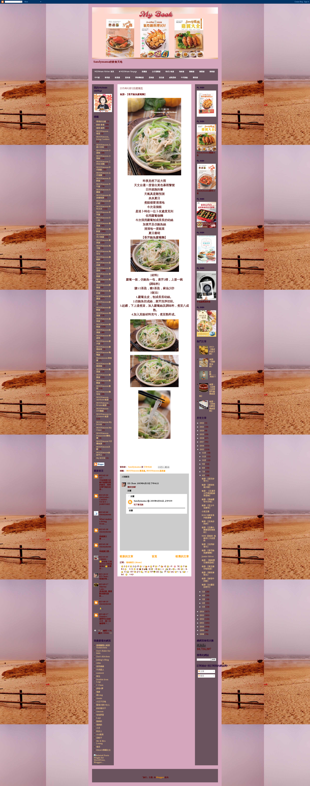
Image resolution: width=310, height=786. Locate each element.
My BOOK (100, 458)
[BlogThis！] (161, 467)
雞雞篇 (191, 71)
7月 (203, 472)
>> (111, 633)
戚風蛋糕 (172, 77)
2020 (202, 430)
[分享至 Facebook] (166, 467)
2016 (202, 446)
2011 (202, 623)
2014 (202, 611)
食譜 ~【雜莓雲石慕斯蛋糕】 (208, 561)
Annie (99, 698)
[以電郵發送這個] (159, 467)
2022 (202, 423)
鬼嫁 (98, 692)
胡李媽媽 (100, 666)
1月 (203, 607)
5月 (203, 592)
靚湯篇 (117, 77)
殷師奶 (99, 721)
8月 (203, 468)
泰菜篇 (107, 77)
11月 (204, 456)
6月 (203, 475)
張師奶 (99, 725)
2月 (203, 603)
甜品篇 (161, 77)
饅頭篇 (195, 77)
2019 (202, 434)
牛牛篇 (97, 77)
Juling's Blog (102, 660)
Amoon (99, 711)
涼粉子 (99, 738)
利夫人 (99, 731)
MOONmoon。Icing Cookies (103, 138)
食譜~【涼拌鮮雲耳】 (208, 545)
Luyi (98, 718)
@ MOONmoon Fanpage (128, 71)
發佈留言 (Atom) (134, 562)
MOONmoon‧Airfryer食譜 (102, 398)
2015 (202, 449)
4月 (203, 595)
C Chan (99, 685)
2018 (202, 438)
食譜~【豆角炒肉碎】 (208, 522)
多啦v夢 (99, 688)
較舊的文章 (182, 556)
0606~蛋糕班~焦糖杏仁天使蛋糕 (209, 538)
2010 (202, 627)
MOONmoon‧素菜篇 (135, 471)
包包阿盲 (100, 715)
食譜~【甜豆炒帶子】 (208, 480)
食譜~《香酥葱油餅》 (212, 363)
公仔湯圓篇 (156, 71)
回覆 (129, 490)
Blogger (160, 777)
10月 (204, 460)
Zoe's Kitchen (103, 656)
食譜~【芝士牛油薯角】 (208, 506)
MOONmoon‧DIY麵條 (102, 409)
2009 (202, 630)
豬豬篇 (212, 71)
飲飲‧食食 (100, 125)
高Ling (99, 695)
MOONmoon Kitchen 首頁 (104, 71)
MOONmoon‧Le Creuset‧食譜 (103, 415)
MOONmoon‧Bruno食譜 (102, 404)
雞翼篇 (202, 71)
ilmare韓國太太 (103, 750)
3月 (203, 599)
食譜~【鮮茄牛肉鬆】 (208, 579)
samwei (100, 673)
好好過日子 (101, 708)
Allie (98, 663)
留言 (202, 676)
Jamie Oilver (208, 556)
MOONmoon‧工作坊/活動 (103, 162)
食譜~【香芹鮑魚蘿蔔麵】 (208, 551)
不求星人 (100, 669)
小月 (98, 728)
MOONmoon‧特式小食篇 (103, 235)
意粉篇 (127, 77)
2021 (202, 427)
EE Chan (132, 483)
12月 (204, 453)
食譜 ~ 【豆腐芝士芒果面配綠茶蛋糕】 (208, 493)
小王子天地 (101, 701)
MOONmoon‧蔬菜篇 (155, 471)
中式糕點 (184, 77)
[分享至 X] (164, 467)
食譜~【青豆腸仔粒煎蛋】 (208, 567)
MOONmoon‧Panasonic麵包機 (103, 435)
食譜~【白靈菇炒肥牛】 (208, 586)
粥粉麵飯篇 (139, 77)
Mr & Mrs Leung (101, 742)
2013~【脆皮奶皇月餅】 (212, 350)
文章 (202, 671)
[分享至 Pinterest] (168, 467)
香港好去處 (101, 121)
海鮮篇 (181, 71)
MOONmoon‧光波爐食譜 (103, 196)
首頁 (154, 556)
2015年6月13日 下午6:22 (148, 483)
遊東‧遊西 (100, 128)
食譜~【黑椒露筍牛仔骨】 (208, 500)
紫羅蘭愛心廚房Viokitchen (103, 646)
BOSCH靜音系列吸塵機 (208, 516)
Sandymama (140, 501)
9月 (203, 464)
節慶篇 (144, 71)
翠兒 (98, 676)
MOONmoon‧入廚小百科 (103, 146)
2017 (202, 442)
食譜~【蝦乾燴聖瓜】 (208, 573)
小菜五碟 (205, 511)
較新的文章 (126, 556)
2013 (202, 615)
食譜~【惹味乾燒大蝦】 (208, 486)
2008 (202, 634)
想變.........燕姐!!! (212, 374)
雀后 (98, 747)
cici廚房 (100, 734)
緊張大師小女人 (103, 705)
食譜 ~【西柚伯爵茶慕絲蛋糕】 (212, 406)
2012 (202, 619)
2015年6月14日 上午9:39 (161, 501)
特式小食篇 (170, 71)
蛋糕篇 (151, 77)
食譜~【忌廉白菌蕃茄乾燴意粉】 (208, 529)
